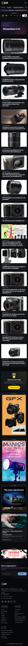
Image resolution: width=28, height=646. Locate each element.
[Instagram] (5, 601)
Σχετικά (16, 611)
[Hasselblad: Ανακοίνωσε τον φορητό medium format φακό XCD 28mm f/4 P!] (14, 116)
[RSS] (14, 601)
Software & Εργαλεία (6, 634)
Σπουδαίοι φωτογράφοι (18, 7)
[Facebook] (2, 601)
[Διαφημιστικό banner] (14, 16)
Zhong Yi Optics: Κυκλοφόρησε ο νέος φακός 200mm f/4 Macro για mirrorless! (13, 104)
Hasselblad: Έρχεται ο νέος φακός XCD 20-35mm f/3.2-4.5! (13, 80)
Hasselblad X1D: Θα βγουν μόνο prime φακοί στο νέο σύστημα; (13, 315)
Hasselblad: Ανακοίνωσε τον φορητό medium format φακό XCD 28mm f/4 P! (13, 128)
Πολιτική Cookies (19, 622)
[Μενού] (25, 2)
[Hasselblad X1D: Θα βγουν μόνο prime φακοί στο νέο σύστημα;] (14, 303)
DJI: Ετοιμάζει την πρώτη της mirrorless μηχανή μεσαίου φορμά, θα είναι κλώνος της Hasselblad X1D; (13, 174)
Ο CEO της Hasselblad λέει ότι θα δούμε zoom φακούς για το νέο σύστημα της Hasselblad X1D (13, 291)
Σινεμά (2, 615)
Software (3, 617)
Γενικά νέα (3, 621)
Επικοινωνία (6, 594)
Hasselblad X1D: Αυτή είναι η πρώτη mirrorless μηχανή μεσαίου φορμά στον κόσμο (13, 338)
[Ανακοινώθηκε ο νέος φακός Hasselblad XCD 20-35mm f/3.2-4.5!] (14, 46)
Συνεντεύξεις (4, 623)
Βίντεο (2, 613)
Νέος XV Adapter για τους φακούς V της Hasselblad (13, 198)
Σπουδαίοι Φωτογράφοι (6, 630)
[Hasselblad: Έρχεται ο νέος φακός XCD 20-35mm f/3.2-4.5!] (14, 69)
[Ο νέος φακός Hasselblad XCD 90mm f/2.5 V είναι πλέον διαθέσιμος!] (14, 139)
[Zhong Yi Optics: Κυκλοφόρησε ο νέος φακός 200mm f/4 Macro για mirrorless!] (14, 92)
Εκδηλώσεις (4, 619)
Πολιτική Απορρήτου (20, 620)
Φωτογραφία (4, 611)
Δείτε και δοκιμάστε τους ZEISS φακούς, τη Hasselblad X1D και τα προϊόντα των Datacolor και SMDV (12, 243)
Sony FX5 (9, 7)
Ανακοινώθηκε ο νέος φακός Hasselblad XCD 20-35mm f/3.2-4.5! (12, 57)
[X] (11, 601)
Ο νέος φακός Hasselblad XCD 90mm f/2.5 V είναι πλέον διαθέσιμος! (13, 151)
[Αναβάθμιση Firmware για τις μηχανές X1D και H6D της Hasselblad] (14, 256)
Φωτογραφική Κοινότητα (7, 632)
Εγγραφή (21, 573)
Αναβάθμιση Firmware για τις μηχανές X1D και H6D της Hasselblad (13, 267)
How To (3, 609)
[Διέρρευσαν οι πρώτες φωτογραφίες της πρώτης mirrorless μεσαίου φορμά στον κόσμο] (14, 351)
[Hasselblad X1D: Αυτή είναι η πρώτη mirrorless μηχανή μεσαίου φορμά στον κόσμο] (14, 326)
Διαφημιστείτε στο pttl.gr (19, 614)
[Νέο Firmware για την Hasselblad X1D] (14, 210)
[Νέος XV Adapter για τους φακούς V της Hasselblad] (14, 187)
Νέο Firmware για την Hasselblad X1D (13, 221)
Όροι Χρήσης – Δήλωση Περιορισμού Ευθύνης (20, 617)
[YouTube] (8, 601)
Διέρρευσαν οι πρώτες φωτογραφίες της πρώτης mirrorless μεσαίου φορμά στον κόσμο (13, 363)
